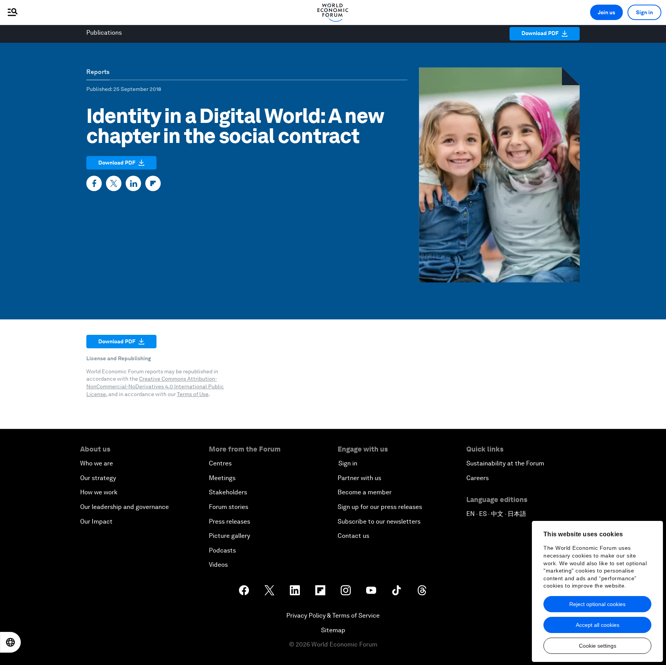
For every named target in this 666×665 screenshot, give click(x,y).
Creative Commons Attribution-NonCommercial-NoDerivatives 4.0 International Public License (155, 386)
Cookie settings (597, 646)
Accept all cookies (597, 625)
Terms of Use (193, 394)
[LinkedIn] (133, 183)
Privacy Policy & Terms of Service (333, 615)
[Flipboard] (153, 183)
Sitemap (333, 630)
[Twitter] (113, 183)
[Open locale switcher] (10, 642)
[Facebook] (94, 183)
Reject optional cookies (597, 604)
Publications (104, 32)
